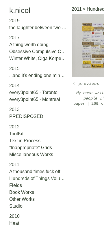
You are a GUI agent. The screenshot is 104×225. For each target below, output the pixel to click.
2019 (14, 20)
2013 (14, 109)
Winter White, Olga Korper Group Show (38, 58)
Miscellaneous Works (31, 154)
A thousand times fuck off (34, 171)
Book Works (21, 192)
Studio (16, 206)
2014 (14, 85)
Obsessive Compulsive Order (38, 51)
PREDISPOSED (26, 116)
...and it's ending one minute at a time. (38, 75)
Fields (15, 185)
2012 (14, 126)
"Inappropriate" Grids (30, 147)
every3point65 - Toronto (33, 92)
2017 (14, 37)
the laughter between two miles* (38, 27)
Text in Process (24, 140)
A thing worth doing (29, 44)
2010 (14, 216)
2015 (14, 68)
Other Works (22, 199)
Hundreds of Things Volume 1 (38, 178)
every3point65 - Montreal (34, 99)
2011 (14, 164)
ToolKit (16, 133)
